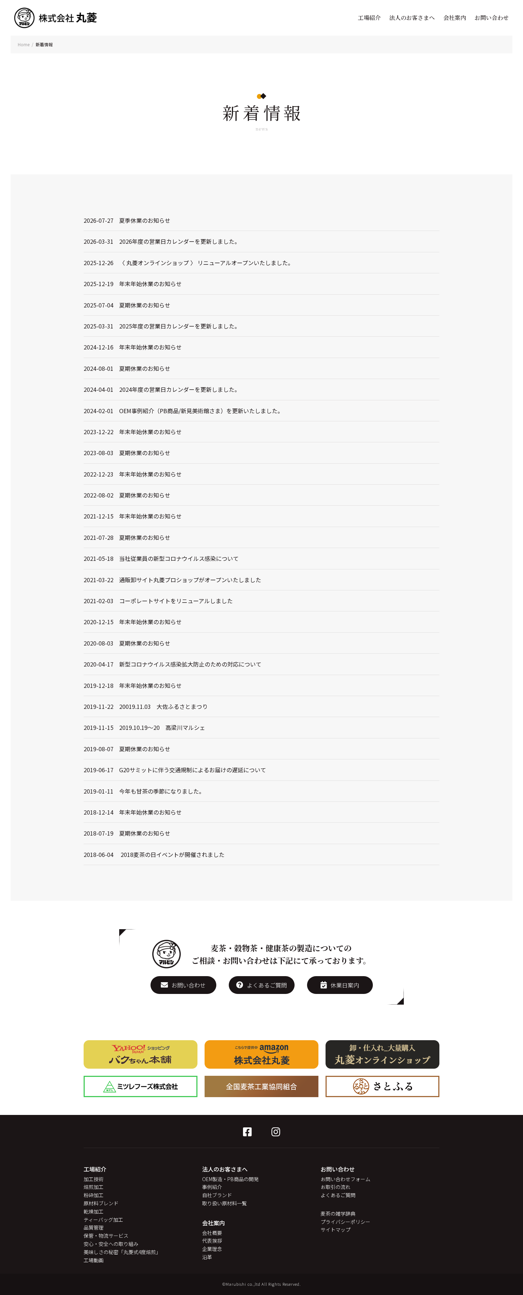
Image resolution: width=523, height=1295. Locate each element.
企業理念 (212, 1248)
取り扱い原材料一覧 (224, 1203)
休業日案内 (345, 985)
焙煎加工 (94, 1186)
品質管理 (94, 1227)
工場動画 (94, 1260)
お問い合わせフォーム (345, 1179)
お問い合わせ (492, 18)
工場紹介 (369, 18)
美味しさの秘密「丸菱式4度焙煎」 (122, 1251)
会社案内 (454, 18)
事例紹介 (212, 1186)
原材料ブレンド (101, 1203)
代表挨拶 (212, 1240)
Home (24, 44)
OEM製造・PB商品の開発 (230, 1179)
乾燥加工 (94, 1211)
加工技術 (94, 1179)
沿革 (207, 1256)
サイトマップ (335, 1229)
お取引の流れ (335, 1186)
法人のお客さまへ (412, 18)
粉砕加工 (94, 1195)
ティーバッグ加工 (103, 1219)
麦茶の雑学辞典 (338, 1213)
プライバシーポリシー (345, 1221)
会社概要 (212, 1232)
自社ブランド (217, 1195)
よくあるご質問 (267, 985)
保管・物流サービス (106, 1235)
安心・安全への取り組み (111, 1243)
